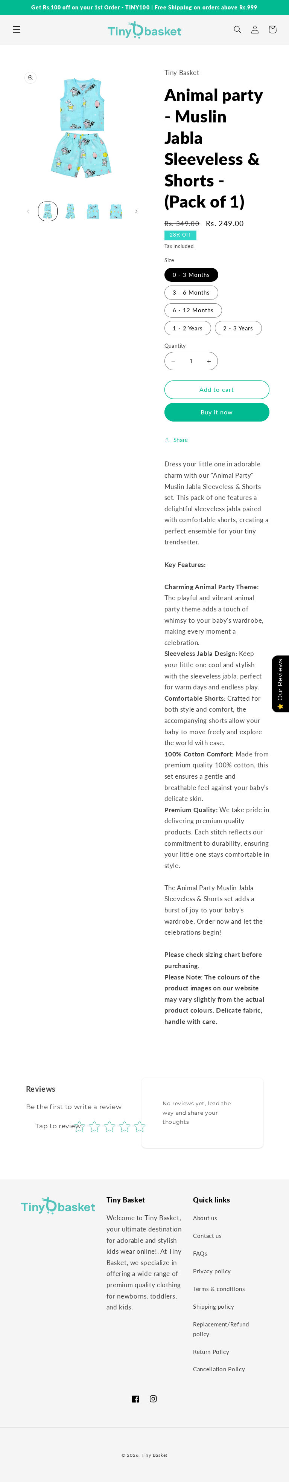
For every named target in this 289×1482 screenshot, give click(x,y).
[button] (16, 29)
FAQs (200, 1253)
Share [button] (180, 439)
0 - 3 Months (191, 274)
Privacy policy (212, 1271)
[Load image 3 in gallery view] (93, 211)
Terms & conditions (219, 1288)
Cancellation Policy (219, 1369)
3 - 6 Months (191, 292)
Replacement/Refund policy (221, 1329)
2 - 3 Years (238, 328)
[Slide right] (136, 211)
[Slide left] (28, 211)
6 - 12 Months (193, 310)
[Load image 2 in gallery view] (70, 211)
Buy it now (217, 412)
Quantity (175, 346)
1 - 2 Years (188, 328)
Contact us (207, 1235)
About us (205, 1218)
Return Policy (211, 1351)
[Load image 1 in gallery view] (47, 211)
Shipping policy (213, 1306)
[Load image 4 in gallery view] (115, 211)
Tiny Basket (154, 1455)
